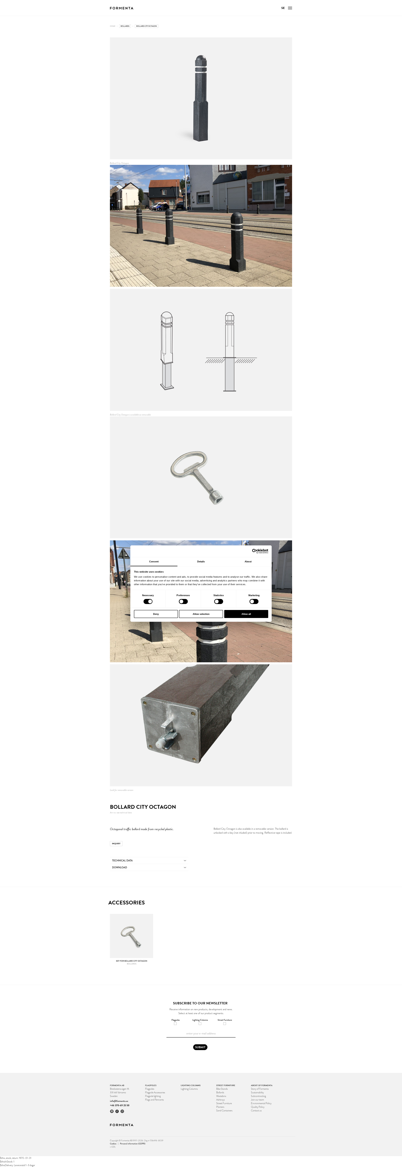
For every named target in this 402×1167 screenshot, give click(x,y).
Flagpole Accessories (155, 1092)
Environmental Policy (261, 1103)
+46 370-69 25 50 (119, 1105)
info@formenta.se (119, 1101)
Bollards (125, 26)
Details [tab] (201, 561)
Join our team (257, 1099)
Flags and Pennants (154, 1099)
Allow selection (201, 614)
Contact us (256, 1110)
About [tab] (248, 561)
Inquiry (116, 843)
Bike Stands (222, 1089)
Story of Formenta (260, 1089)
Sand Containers (224, 1110)
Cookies (114, 1143)
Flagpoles (149, 1089)
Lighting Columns (189, 1089)
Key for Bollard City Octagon (131, 961)
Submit (200, 1047)
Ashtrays (220, 1099)
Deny (156, 614)
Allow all (246, 614)
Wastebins (221, 1096)
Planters (220, 1107)
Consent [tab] (154, 561)
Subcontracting (258, 1096)
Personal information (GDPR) (132, 1143)
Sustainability (257, 1092)
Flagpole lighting (153, 1096)
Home (112, 26)
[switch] (183, 601)
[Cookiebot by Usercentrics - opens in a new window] (254, 551)
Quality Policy (257, 1107)
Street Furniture (224, 1103)
